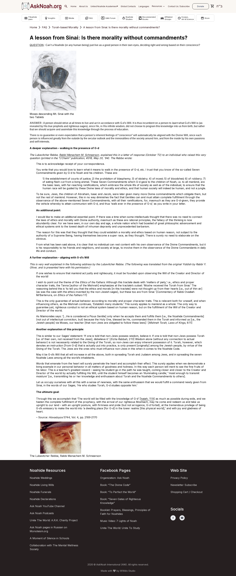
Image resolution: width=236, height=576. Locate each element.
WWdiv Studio (127, 570)
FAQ (44, 27)
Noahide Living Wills (42, 485)
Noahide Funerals (40, 492)
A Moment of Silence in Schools (49, 538)
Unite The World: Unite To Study (120, 528)
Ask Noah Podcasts (42, 513)
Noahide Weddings (41, 477)
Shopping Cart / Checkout (186, 492)
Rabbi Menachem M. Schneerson (79, 154)
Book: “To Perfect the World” (118, 492)
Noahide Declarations (43, 499)
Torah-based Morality (65, 27)
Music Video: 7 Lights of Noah (118, 521)
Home (33, 27)
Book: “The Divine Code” (115, 485)
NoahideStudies (129, 18)
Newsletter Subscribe (183, 485)
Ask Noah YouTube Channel (47, 506)
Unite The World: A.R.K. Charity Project (54, 520)
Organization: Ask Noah (114, 477)
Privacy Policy (179, 477)
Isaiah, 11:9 (147, 398)
